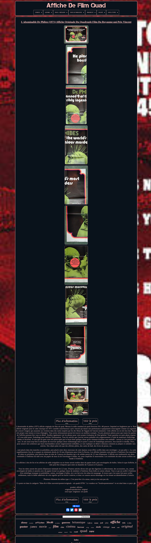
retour (92, 527)
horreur (80, 527)
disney (24, 522)
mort (50, 527)
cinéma (70, 526)
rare (91, 531)
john (106, 523)
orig (87, 527)
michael (60, 532)
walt (118, 527)
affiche (115, 522)
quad (83, 531)
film (56, 526)
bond (113, 527)
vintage (106, 527)
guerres (66, 522)
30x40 (49, 522)
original (127, 526)
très (123, 523)
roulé (76, 532)
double (31, 523)
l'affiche (89, 523)
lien (71, 532)
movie (43, 526)
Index (76, 540)
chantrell (66, 532)
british (96, 523)
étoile (98, 527)
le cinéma (57, 523)
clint (62, 527)
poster (24, 526)
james (33, 527)
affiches (39, 523)
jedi (101, 523)
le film (129, 523)
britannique (78, 522)
